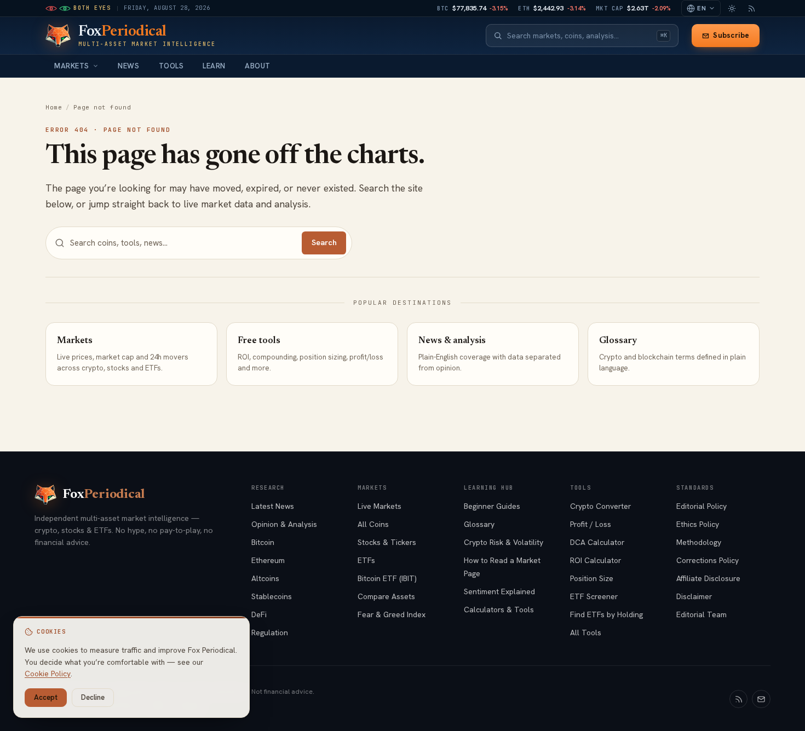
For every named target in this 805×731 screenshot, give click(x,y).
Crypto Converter (600, 506)
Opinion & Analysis (284, 524)
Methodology (698, 542)
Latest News (272, 506)
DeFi (259, 614)
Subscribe (731, 35)
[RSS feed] (751, 8)
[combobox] (579, 36)
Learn (214, 66)
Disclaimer (694, 596)
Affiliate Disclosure (708, 578)
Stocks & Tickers (387, 542)
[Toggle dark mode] (731, 8)
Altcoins (265, 578)
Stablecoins (271, 596)
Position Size (591, 578)
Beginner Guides (492, 506)
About (258, 66)
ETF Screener (594, 596)
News (128, 66)
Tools (171, 66)
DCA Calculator (597, 542)
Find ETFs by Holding (606, 614)
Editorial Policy (701, 506)
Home (53, 107)
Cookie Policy (48, 673)
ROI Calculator (595, 560)
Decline (93, 697)
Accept (46, 697)
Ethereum (268, 560)
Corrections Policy (707, 560)
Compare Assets (386, 596)
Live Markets (379, 506)
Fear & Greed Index (392, 614)
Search (324, 242)
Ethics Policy (697, 524)
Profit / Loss (590, 524)
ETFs (366, 560)
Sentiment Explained (499, 591)
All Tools (585, 632)
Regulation (269, 632)
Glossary (479, 524)
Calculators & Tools (499, 609)
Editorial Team (701, 614)
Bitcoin (262, 542)
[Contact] (761, 699)
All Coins (373, 524)
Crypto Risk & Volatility (503, 542)
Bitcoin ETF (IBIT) (387, 578)
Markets (71, 66)
